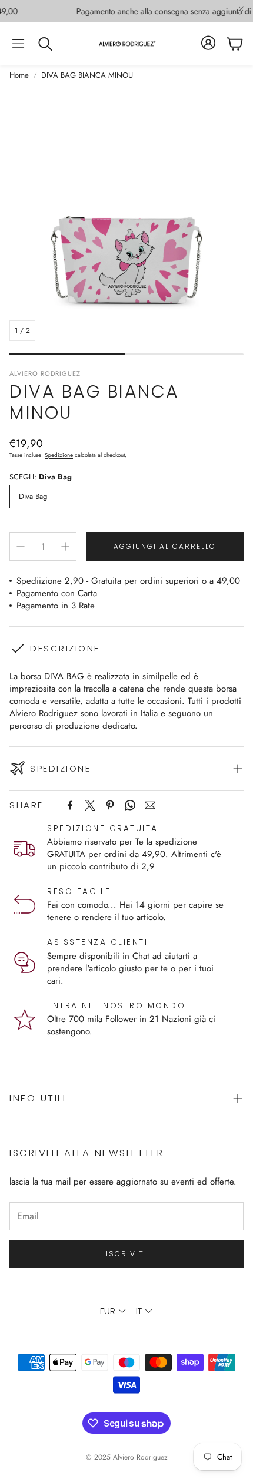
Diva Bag (33, 496)
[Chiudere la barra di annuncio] (241, 9)
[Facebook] (70, 805)
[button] (18, 44)
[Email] (150, 805)
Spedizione (59, 455)
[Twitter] (90, 805)
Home (19, 75)
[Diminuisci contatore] (20, 546)
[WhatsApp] (130, 805)
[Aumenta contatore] (65, 546)
